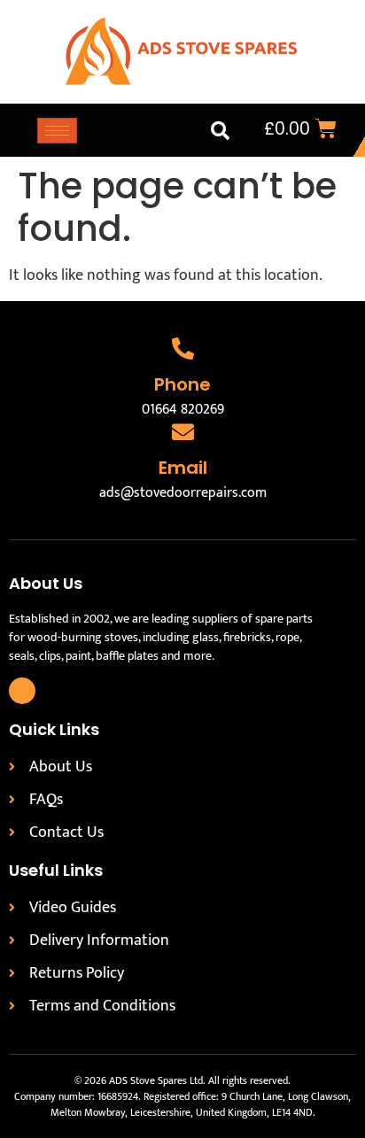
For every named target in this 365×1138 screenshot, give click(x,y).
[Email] (183, 432)
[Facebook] (22, 690)
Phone (182, 384)
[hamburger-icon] (57, 130)
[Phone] (183, 348)
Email (183, 467)
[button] (219, 130)
